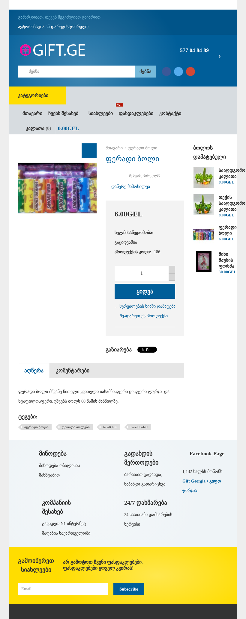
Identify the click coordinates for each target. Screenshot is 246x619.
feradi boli (110, 427)
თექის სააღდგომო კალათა (232, 203)
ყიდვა (144, 291)
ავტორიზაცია (31, 27)
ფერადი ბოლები (76, 427)
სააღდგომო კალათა (232, 173)
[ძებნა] (145, 72)
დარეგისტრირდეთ (69, 27)
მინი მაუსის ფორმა (226, 260)
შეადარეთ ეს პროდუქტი (144, 316)
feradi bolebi (139, 427)
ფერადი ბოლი (142, 148)
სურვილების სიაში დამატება (147, 306)
